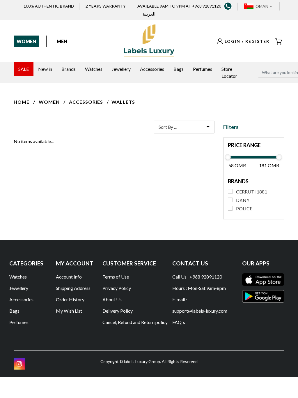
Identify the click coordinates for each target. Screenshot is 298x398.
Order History (70, 299)
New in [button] (45, 69)
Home (21, 102)
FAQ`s (178, 322)
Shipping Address (73, 288)
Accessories (86, 102)
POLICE (244, 208)
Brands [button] (68, 69)
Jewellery (18, 288)
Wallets (123, 102)
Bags (14, 311)
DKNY (242, 200)
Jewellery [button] (121, 69)
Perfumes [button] (202, 69)
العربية (149, 14)
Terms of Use (115, 276)
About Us (112, 299)
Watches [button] (93, 69)
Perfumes (19, 322)
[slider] (228, 157)
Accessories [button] (152, 69)
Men (62, 41)
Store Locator (229, 72)
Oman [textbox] (262, 6)
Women (26, 41)
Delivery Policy (117, 311)
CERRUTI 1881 (251, 191)
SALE (23, 69)
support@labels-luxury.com (199, 311)
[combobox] (263, 6)
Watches (18, 276)
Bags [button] (178, 69)
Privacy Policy (116, 288)
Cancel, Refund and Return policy (135, 322)
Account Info (69, 276)
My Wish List (69, 311)
